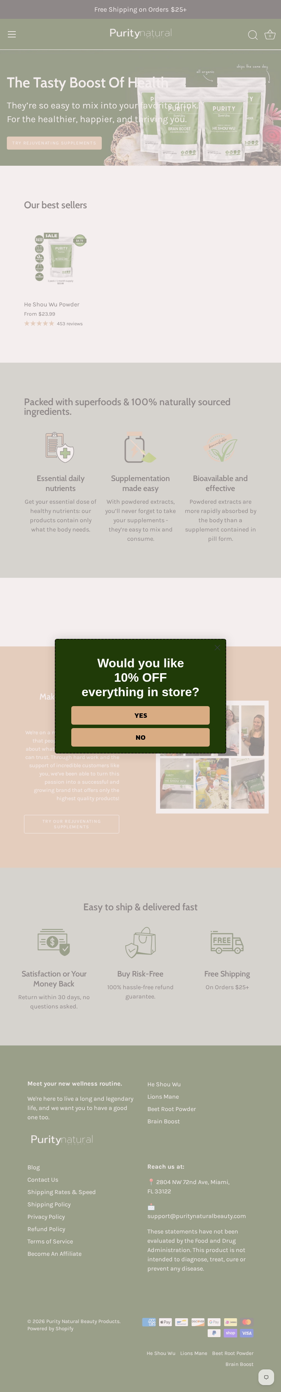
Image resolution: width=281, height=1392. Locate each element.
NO (141, 737)
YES (140, 715)
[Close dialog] (217, 648)
